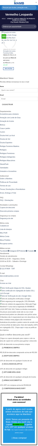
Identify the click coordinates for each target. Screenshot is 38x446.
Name (2, 86)
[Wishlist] (33, 2)
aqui (21, 327)
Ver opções (8, 68)
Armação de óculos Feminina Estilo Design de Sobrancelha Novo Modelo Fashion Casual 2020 (9, 52)
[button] (3, 2)
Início (3, 18)
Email (2, 95)
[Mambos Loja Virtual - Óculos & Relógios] (19, 2)
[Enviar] (34, 8)
